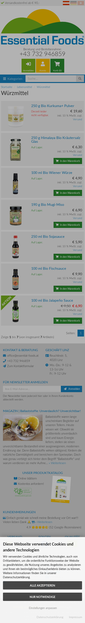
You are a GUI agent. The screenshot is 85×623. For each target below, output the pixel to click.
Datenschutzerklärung (50, 617)
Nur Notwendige (42, 597)
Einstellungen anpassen (42, 608)
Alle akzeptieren (42, 585)
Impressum (75, 617)
